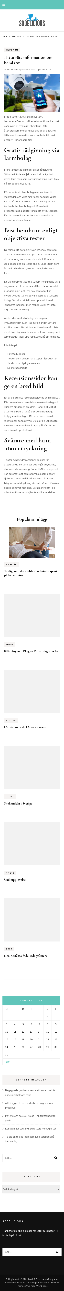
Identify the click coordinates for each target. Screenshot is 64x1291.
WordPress (42, 1286)
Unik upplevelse (15, 880)
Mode (9, 644)
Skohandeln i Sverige (18, 804)
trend (10, 796)
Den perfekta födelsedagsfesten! (25, 956)
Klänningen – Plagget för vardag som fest (32, 651)
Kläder (11, 720)
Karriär (11, 564)
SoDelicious (13, 69)
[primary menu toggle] (4, 4)
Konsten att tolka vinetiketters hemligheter (30, 1128)
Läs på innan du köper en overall (26, 727)
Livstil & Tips (34, 1279)
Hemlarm (12, 50)
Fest (9, 949)
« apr (7, 1062)
